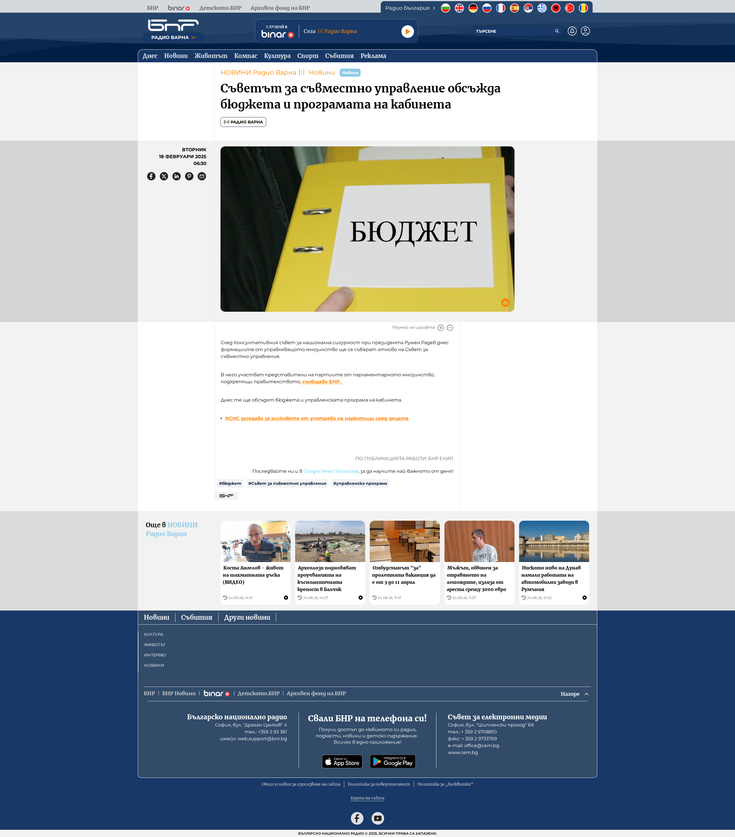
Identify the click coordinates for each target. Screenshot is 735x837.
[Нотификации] (572, 31)
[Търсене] (557, 31)
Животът (154, 644)
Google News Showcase (330, 471)
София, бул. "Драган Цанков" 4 (251, 725)
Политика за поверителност (379, 784)
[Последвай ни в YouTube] (378, 818)
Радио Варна (247, 122)
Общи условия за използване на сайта (301, 784)
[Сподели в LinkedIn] (176, 176)
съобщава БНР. (321, 381)
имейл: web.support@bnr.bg (253, 738)
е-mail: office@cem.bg (473, 745)
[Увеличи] (440, 327)
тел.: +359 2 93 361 (266, 732)
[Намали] (449, 327)
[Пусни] (407, 31)
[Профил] (585, 31)
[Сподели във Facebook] (151, 176)
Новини (322, 72)
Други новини (247, 617)
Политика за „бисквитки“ (445, 784)
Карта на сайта (367, 798)
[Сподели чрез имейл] (201, 176)
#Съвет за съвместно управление (287, 483)
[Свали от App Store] (342, 761)
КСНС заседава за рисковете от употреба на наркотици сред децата (317, 418)
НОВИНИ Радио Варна (258, 72)
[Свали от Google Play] (393, 761)
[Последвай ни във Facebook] (357, 818)
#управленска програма (360, 483)
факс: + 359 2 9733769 (472, 738)
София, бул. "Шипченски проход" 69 (491, 725)
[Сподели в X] (164, 176)
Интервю (155, 655)
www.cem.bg (463, 752)
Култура (153, 634)
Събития (196, 617)
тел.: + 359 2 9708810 (472, 732)
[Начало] (173, 25)
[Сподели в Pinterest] (189, 176)
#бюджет (230, 483)
